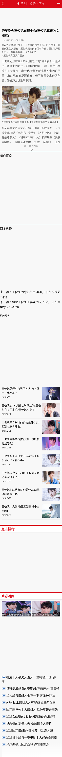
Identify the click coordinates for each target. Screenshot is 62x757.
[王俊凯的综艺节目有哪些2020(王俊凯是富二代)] (51, 500)
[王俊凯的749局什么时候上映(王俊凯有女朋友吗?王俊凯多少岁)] (51, 416)
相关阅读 (4, 315)
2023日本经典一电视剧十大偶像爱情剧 (31, 737)
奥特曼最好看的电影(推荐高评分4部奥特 (32, 688)
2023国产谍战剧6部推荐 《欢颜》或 (29, 730)
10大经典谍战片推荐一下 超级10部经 (30, 695)
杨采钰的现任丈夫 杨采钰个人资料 (29, 723)
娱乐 (32, 4)
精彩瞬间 (8, 596)
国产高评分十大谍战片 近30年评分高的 (32, 709)
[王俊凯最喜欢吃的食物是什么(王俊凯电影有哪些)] (51, 433)
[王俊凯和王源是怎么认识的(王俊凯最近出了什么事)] (51, 466)
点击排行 (8, 529)
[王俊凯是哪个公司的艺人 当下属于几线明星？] (51, 399)
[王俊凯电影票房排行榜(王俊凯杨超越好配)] (51, 449)
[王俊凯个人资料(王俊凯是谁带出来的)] (51, 517)
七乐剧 (22, 4)
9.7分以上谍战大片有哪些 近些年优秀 (31, 702)
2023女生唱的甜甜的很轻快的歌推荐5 (30, 716)
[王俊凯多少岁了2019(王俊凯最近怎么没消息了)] (51, 483)
